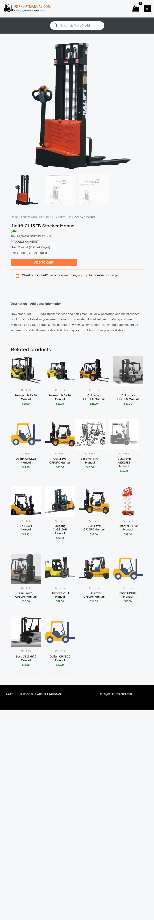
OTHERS (50, 217)
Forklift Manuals (31, 217)
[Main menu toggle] (147, 8)
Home (14, 217)
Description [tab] (19, 304)
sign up (83, 275)
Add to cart (44, 262)
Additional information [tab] (46, 304)
